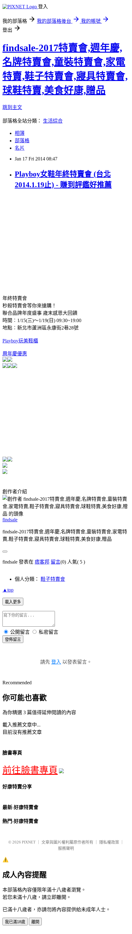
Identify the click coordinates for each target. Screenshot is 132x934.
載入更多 (13, 602)
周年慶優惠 (14, 353)
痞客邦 (42, 561)
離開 (35, 922)
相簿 (20, 133)
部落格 (22, 140)
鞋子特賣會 (53, 579)
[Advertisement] (54, 239)
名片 (20, 148)
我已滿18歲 (15, 922)
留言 (55, 561)
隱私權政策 (109, 842)
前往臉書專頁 (30, 770)
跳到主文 (12, 107)
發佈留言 (13, 639)
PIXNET (29, 842)
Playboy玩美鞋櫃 (20, 340)
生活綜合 (53, 120)
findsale (9, 519)
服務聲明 (66, 848)
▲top (8, 589)
